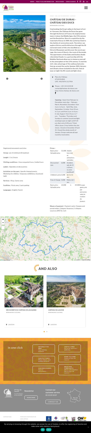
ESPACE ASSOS (71, 1)
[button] (44, 332)
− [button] (3, 222)
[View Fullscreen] (3, 227)
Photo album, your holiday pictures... (44, 359)
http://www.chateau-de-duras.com (67, 91)
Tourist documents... (44, 369)
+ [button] (3, 219)
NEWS (32, 1)
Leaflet (78, 260)
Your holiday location (43, 349)
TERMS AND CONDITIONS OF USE (28, 416)
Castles (72, 16)
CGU (48, 430)
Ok (43, 430)
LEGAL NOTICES (24, 419)
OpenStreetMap (86, 260)
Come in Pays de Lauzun (70, 358)
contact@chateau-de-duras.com (66, 88)
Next (42, 79)
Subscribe (31, 397)
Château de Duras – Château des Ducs (8, 8)
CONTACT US (53, 402)
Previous (7, 79)
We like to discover (62, 16)
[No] (88, 427)
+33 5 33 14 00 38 (67, 86)
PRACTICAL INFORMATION (45, 1)
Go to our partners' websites (71, 348)
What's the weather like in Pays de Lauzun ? (71, 370)
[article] (23, 301)
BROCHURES (60, 1)
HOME (52, 16)
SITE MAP (22, 421)
